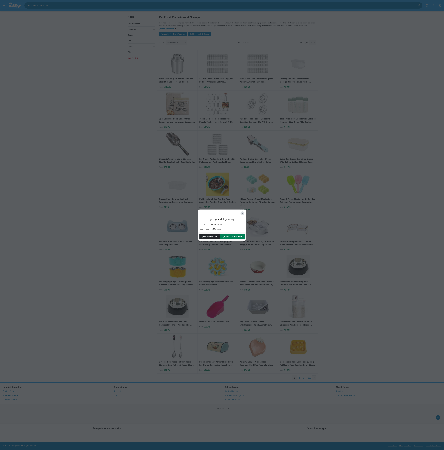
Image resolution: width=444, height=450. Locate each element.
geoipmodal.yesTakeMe (232, 236)
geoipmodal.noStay (209, 236)
